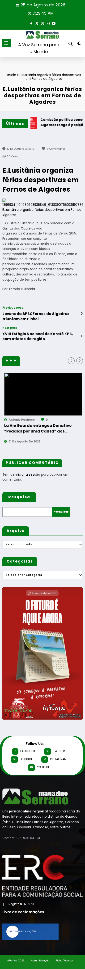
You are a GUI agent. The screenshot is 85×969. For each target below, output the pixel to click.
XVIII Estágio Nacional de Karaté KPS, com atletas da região (37, 336)
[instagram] (48, 23)
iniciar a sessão (28, 474)
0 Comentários (56, 149)
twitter (59, 751)
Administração (40, 960)
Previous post (12, 307)
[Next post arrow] (82, 336)
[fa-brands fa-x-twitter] (37, 23)
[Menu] (6, 43)
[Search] (70, 44)
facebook (27, 751)
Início (11, 74)
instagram (58, 759)
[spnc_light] (79, 44)
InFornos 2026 (16, 960)
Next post (9, 327)
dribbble (26, 759)
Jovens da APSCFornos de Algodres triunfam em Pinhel (35, 316)
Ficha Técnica (64, 960)
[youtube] (54, 23)
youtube (43, 767)
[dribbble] (42, 23)
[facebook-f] (31, 23)
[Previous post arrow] (82, 313)
